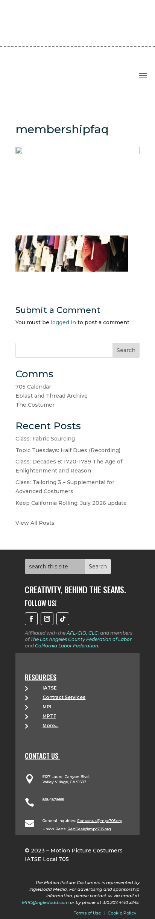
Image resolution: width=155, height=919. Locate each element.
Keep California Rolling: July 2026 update (71, 503)
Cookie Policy (122, 913)
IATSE (50, 688)
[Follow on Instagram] (47, 618)
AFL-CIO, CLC (82, 633)
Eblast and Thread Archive (51, 395)
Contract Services (64, 697)
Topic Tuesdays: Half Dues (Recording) (67, 450)
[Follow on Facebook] (31, 618)
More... (50, 725)
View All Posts (35, 523)
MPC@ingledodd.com (45, 902)
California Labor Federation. (67, 646)
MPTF (49, 716)
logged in (63, 322)
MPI (47, 706)
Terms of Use (87, 913)
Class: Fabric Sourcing (45, 438)
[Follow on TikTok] (62, 618)
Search (126, 350)
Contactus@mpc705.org (100, 820)
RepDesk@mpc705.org (89, 828)
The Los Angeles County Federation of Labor (81, 639)
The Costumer (35, 404)
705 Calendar (33, 386)
